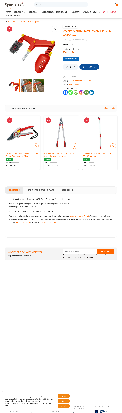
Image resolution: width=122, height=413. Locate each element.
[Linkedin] (91, 92)
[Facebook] (65, 92)
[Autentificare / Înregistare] (112, 4)
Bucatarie (87, 12)
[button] (54, 29)
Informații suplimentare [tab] (40, 190)
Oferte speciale (109, 12)
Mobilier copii (34, 12)
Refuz (64, 401)
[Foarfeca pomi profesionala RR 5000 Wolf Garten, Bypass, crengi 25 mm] (22, 133)
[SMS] (76, 92)
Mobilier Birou (48, 12)
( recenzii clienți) (80, 39)
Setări (63, 406)
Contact (18, 15)
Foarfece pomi (33, 21)
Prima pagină (13, 21)
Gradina (97, 12)
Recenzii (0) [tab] (67, 190)
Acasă (8, 12)
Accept (63, 396)
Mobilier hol (62, 12)
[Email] (86, 92)
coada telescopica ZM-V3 (79, 216)
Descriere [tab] (14, 190)
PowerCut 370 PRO (49, 222)
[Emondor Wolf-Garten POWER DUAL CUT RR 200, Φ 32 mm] (100, 133)
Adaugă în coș (90, 67)
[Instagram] (81, 92)
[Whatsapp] (70, 92)
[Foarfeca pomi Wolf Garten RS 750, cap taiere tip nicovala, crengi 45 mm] (61, 133)
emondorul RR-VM (23, 222)
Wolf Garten (70, 26)
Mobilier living (19, 12)
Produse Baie (75, 12)
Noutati (9, 15)
